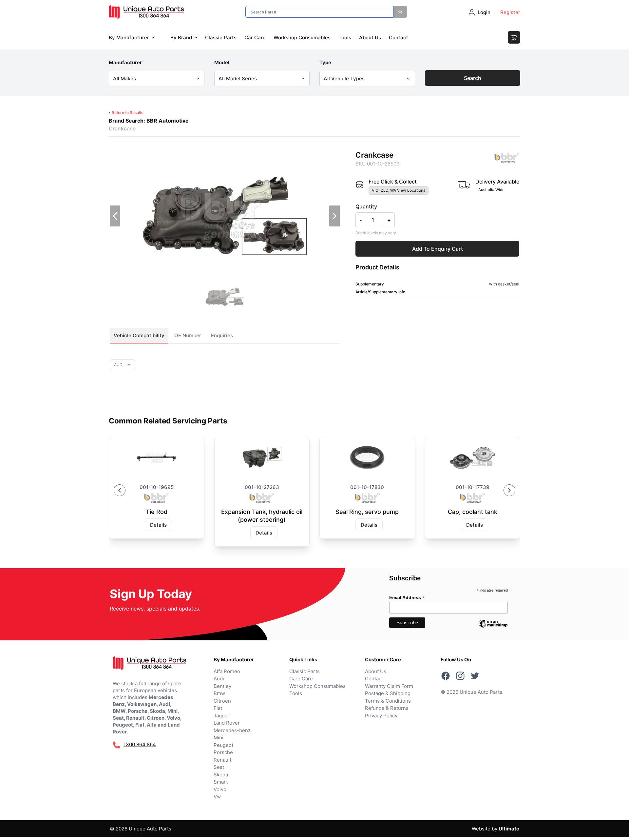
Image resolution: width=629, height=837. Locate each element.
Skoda (221, 774)
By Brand (181, 37)
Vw (217, 796)
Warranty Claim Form (389, 686)
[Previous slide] (119, 490)
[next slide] (334, 215)
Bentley (222, 686)
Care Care (301, 678)
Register (510, 12)
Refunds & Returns (387, 708)
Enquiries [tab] (222, 335)
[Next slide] (509, 490)
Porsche (223, 752)
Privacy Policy (381, 715)
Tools (344, 37)
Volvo (220, 789)
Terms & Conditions (388, 701)
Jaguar (221, 715)
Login (484, 12)
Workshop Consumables (302, 37)
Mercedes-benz (232, 730)
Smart (221, 782)
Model (221, 62)
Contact (398, 37)
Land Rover (227, 723)
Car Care (255, 37)
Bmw (219, 693)
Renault (222, 760)
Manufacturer (125, 62)
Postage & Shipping (387, 693)
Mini (218, 737)
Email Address (407, 597)
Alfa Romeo (227, 671)
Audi (219, 678)
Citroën (222, 701)
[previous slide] (115, 215)
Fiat (218, 708)
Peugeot (223, 745)
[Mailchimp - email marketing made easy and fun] (493, 628)
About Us (370, 37)
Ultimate (509, 829)
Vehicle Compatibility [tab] (139, 335)
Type (325, 62)
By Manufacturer (129, 37)
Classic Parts (221, 37)
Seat (219, 767)
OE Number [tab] (187, 335)
